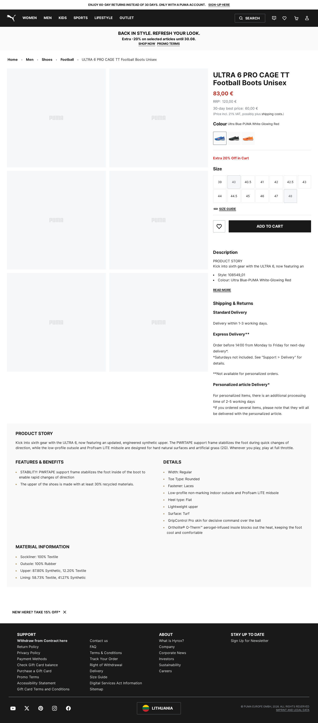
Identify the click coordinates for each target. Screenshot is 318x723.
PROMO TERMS (168, 43)
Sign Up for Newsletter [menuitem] (249, 640)
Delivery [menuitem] (96, 671)
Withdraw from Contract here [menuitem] (42, 640)
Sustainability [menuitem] (170, 665)
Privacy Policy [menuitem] (28, 653)
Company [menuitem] (167, 647)
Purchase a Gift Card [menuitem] (34, 671)
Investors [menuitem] (166, 659)
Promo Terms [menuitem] (28, 677)
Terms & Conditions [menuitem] (106, 653)
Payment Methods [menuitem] (32, 659)
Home (13, 59)
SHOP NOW (146, 43)
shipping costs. (272, 114)
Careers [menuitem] (165, 671)
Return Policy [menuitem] (28, 647)
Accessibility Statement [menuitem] (36, 683)
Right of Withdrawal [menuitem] (106, 665)
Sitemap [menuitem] (96, 689)
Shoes (47, 59)
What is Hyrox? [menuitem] (171, 640)
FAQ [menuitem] (93, 647)
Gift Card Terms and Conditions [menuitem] (43, 689)
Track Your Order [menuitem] (104, 659)
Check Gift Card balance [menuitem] (37, 665)
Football (67, 59)
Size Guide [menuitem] (98, 677)
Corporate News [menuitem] (172, 653)
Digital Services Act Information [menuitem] (116, 683)
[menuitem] (29, 18)
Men (30, 59)
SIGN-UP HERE (219, 4)
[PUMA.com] (10, 18)
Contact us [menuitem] (99, 640)
